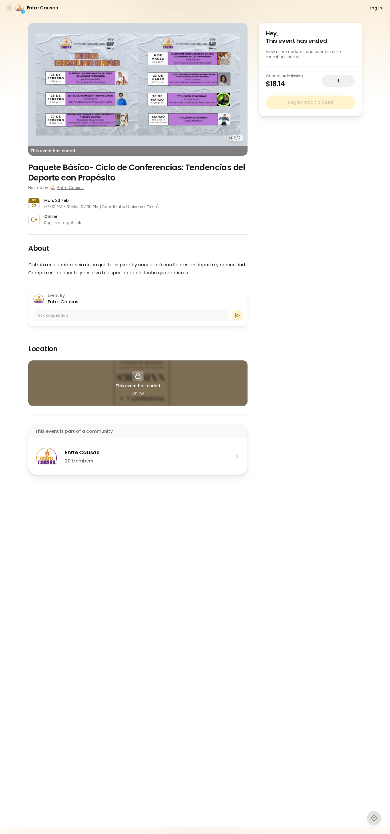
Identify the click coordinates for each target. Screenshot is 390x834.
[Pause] (230, 138)
